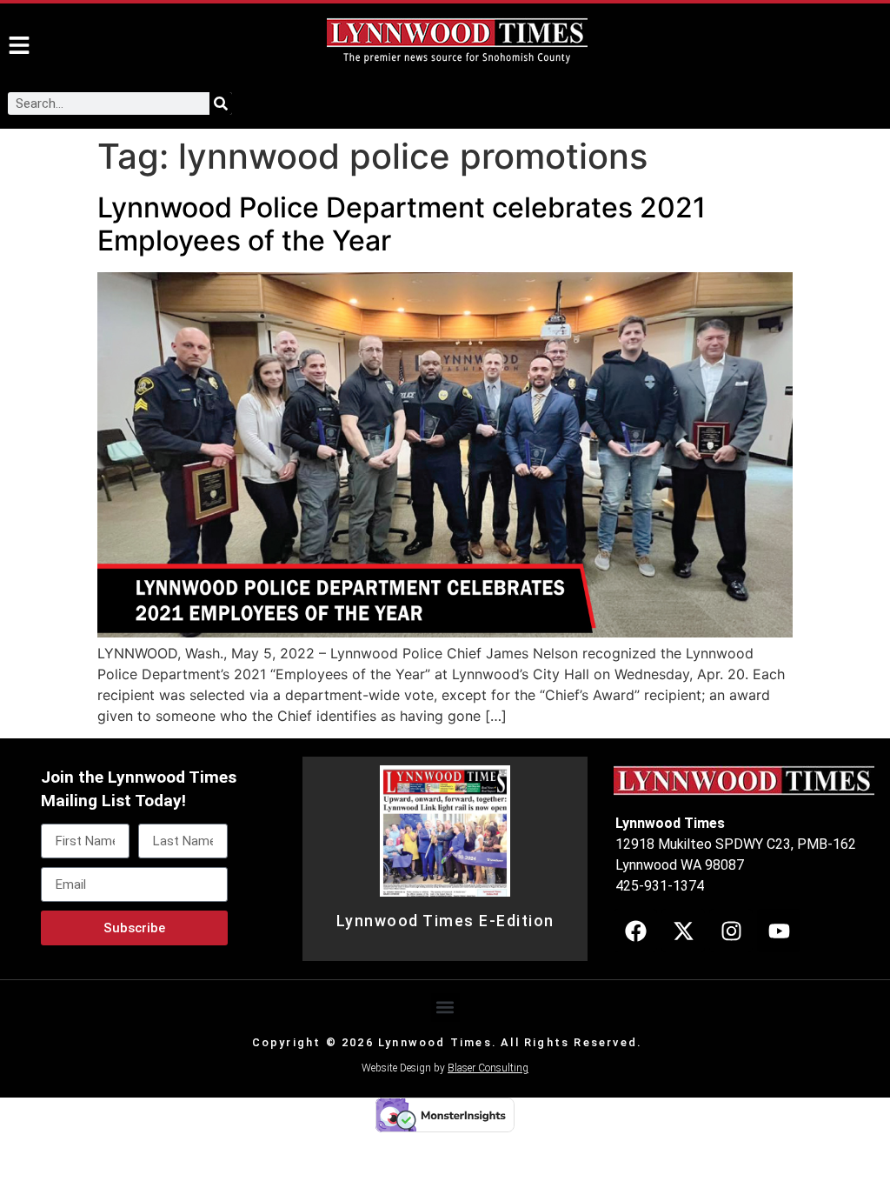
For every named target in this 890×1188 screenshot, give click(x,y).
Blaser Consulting (488, 1068)
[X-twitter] (683, 930)
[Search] (220, 103)
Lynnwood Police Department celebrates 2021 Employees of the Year (401, 223)
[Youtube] (778, 930)
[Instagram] (731, 930)
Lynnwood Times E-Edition (445, 921)
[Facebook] (635, 930)
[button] (445, 1007)
